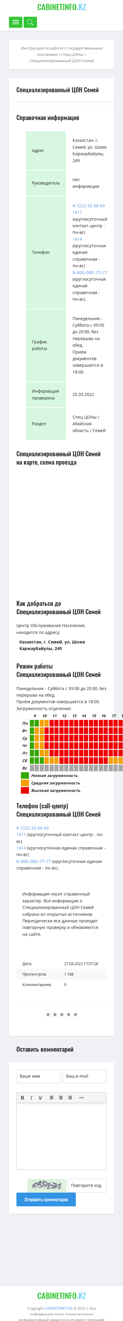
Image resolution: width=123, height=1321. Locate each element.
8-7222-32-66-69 (89, 205)
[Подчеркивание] (40, 1097)
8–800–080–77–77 (90, 272)
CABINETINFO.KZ (58, 1308)
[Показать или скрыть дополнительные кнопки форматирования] (81, 1097)
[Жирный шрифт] (22, 1097)
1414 (77, 239)
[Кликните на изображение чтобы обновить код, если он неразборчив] (46, 1186)
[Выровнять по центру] (60, 1097)
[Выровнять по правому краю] (69, 1097)
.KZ (61, 7)
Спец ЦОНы (72, 54)
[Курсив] (31, 1097)
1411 (77, 212)
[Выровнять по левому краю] (51, 1097)
